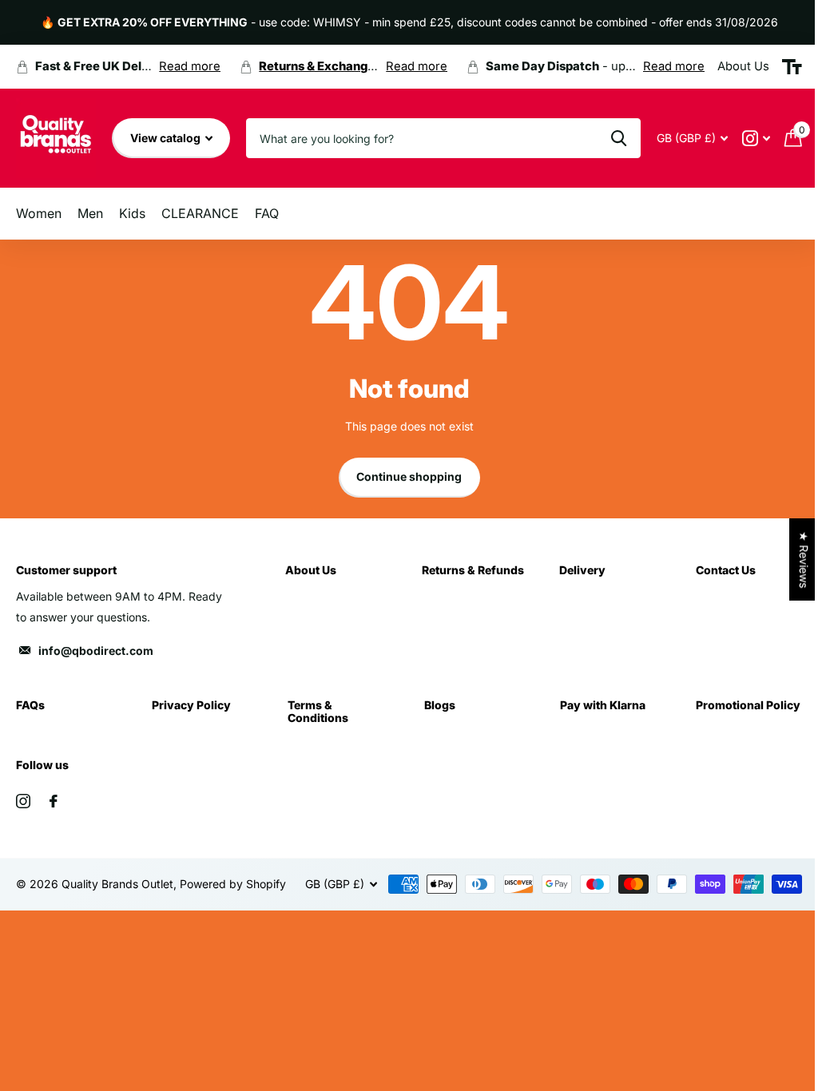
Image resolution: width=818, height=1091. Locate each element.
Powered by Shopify (233, 884)
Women (39, 213)
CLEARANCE (200, 213)
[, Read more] (756, 139)
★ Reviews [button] (804, 559)
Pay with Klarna (602, 705)
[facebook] (54, 801)
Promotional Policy (748, 705)
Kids (132, 213)
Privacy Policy (191, 705)
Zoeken (619, 138)
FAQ (267, 213)
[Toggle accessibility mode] (792, 67)
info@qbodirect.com (95, 650)
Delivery (582, 570)
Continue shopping (409, 476)
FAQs (30, 705)
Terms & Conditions (318, 711)
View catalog (166, 138)
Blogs (439, 705)
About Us (310, 570)
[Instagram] (23, 801)
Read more (189, 66)
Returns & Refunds (473, 570)
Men (90, 213)
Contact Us (726, 570)
